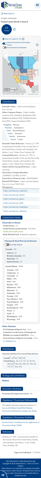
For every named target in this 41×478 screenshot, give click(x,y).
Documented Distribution (17, 47)
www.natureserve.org (27, 461)
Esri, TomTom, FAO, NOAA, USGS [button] (13, 94)
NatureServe (20, 463)
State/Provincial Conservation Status (18, 43)
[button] (6, 53)
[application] (20, 72)
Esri (37, 94)
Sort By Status (16, 244)
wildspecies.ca (10, 341)
